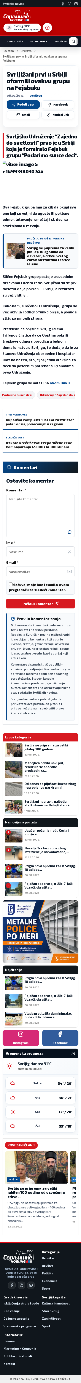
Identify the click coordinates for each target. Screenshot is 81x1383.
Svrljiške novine (13, 3)
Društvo (61, 41)
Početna (8, 51)
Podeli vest (26, 104)
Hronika (48, 1258)
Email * (12, 562)
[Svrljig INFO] (16, 15)
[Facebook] (63, 3)
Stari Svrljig (50, 1311)
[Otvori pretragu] (73, 41)
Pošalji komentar (37, 604)
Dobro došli (14, 41)
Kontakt (9, 1363)
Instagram (21, 1042)
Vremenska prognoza (19, 1326)
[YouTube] (76, 3)
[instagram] (21, 1285)
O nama (9, 1341)
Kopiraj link (60, 114)
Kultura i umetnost (56, 1303)
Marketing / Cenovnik (19, 1348)
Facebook (60, 104)
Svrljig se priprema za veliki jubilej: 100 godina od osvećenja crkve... (36, 1192)
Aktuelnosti (39, 41)
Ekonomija (49, 1281)
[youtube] (31, 1285)
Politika (47, 1273)
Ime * (10, 542)
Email (26, 114)
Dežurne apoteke (16, 1318)
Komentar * (16, 490)
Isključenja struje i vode (21, 1303)
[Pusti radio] (47, 27)
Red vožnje (11, 1311)
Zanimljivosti (51, 1318)
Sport (46, 1288)
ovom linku (60, 383)
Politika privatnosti (17, 1356)
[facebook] (12, 1285)
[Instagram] (69, 3)
